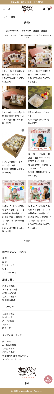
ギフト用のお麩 (9, 293)
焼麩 (13, 16)
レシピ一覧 (7, 317)
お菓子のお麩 (8, 286)
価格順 (36, 31)
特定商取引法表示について (15, 355)
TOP (4, 16)
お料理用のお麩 (9, 289)
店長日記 (6, 328)
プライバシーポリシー (12, 359)
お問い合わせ (8, 352)
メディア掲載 (8, 321)
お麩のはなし (8, 313)
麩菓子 (5, 269)
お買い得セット (9, 296)
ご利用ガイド (8, 348)
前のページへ (10, 35)
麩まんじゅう (8, 265)
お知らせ (6, 324)
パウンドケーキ (9, 272)
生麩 (4, 261)
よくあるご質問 (9, 345)
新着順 (44, 31)
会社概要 (6, 341)
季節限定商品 (8, 300)
